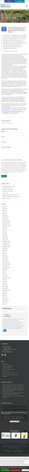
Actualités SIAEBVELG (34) (8, 186)
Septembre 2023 (6, 267)
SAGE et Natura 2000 (7, 366)
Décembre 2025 (6, 220)
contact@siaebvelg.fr (7, 171)
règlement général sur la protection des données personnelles (13, 164)
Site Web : (3, 142)
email (20, 327)
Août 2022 (4, 279)
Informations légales (7, 450)
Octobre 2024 (5, 244)
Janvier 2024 (5, 260)
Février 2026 (5, 217)
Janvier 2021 (5, 298)
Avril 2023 (4, 274)
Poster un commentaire (6, 123)
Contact (14, 451)
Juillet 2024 (5, 250)
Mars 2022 (4, 284)
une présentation (12, 97)
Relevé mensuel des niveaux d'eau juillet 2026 (13, 385)
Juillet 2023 (5, 269)
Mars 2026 (4, 215)
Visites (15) (5, 193)
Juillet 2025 (5, 229)
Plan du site (9, 451)
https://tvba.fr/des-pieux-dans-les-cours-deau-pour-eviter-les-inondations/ (14, 109)
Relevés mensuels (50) (7, 189)
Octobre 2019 (5, 300)
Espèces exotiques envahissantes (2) (11, 196)
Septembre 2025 (6, 225)
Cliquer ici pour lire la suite (10, 51)
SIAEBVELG (5, 364)
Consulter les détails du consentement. (12, 328)
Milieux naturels (6, 371)
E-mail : (3, 136)
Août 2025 (4, 227)
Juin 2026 (4, 210)
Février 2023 (5, 276)
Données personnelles (17, 450)
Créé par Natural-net (16, 448)
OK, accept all (5, 470)
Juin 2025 (4, 231)
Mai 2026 (4, 211)
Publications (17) (6, 198)
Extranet (24, 450)
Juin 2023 (4, 271)
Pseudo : (3, 131)
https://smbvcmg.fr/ (14, 113)
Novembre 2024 (6, 243)
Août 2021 (4, 291)
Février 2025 (5, 238)
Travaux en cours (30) (7, 191)
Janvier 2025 (5, 239)
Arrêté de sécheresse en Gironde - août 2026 (13, 386)
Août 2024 (4, 248)
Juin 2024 (4, 251)
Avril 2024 (4, 255)
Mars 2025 (4, 236)
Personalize (25, 470)
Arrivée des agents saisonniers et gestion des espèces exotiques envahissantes (13, 393)
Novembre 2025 (6, 222)
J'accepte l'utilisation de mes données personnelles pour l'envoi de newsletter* (14, 413)
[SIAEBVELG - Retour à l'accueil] (5, 7)
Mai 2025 (4, 232)
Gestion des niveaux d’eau (8, 369)
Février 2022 (5, 286)
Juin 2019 (4, 304)
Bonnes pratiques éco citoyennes (10, 374)
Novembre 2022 (6, 278)
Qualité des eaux (6, 367)
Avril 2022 (4, 283)
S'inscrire (7, 314)
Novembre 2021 (6, 290)
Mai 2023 (4, 272)
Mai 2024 (4, 253)
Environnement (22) (7, 188)
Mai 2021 (4, 295)
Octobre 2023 (5, 265)
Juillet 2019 (5, 302)
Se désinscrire (8, 316)
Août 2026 (4, 206)
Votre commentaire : (6, 147)
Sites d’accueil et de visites (8, 373)
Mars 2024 (4, 257)
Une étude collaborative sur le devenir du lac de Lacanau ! (13, 396)
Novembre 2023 (6, 264)
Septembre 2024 (6, 246)
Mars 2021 (4, 297)
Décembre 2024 (6, 241)
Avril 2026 (4, 213)
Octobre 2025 (5, 224)
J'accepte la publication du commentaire (12, 160)
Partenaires (20, 451)
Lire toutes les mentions (14, 421)
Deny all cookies (16, 470)
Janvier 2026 (5, 218)
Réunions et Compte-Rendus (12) (10, 194)
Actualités (4, 376)
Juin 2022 (4, 281)
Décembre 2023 (6, 262)
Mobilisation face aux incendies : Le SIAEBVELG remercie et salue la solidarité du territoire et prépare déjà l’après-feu (13, 390)
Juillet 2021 (5, 293)
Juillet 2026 (5, 208)
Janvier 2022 (5, 288)
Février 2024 (5, 258)
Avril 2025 (4, 234)
